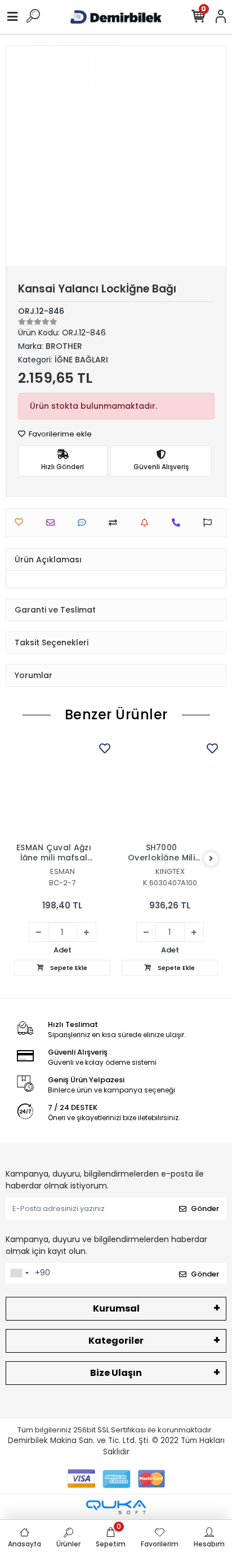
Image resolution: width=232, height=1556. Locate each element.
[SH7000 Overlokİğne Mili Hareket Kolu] (170, 788)
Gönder (205, 1208)
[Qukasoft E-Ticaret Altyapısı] (116, 1507)
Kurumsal (116, 1308)
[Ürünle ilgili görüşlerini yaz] (85, 522)
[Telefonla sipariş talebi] (179, 522)
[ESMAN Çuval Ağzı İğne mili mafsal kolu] (62, 788)
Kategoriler (116, 1340)
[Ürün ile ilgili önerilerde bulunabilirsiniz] (210, 522)
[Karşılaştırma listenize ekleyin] (116, 522)
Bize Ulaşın (116, 1372)
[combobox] (19, 1273)
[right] (211, 859)
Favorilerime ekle (59, 434)
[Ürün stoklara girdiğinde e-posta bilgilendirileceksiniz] (147, 522)
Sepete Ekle (67, 967)
